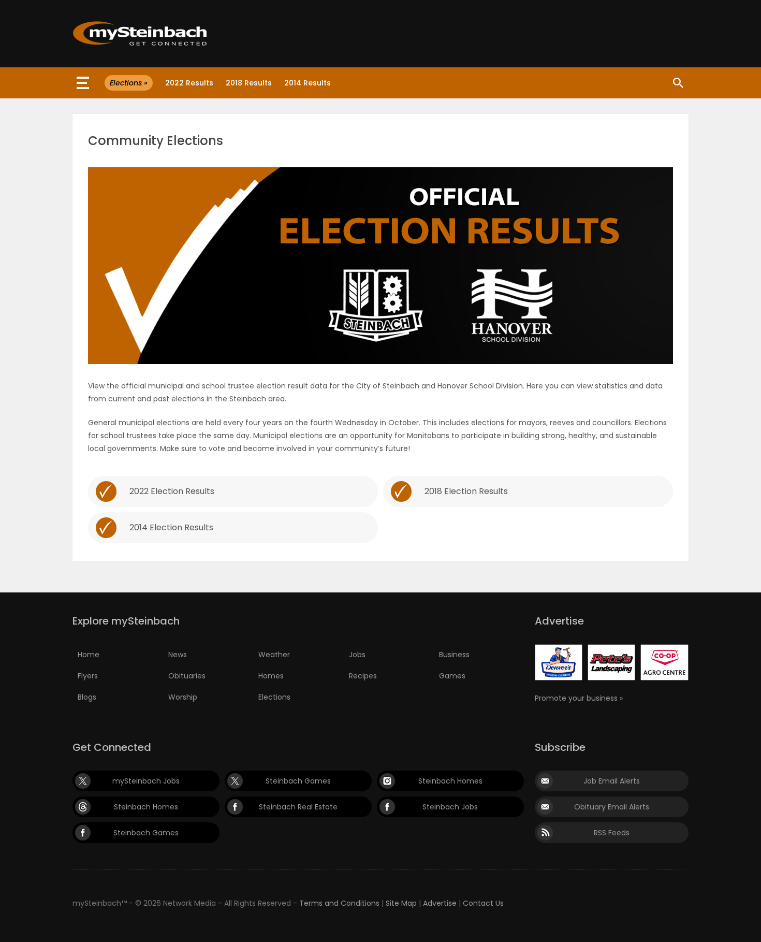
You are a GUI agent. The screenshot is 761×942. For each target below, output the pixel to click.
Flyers (88, 676)
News (177, 654)
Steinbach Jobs (450, 807)
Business (454, 654)
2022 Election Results (171, 491)
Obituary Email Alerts (611, 807)
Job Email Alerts (611, 781)
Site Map (401, 903)
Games (452, 676)
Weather (274, 654)
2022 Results (189, 83)
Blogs (87, 697)
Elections (274, 697)
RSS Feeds (612, 833)
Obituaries (187, 676)
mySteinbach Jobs (146, 781)
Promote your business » (579, 698)
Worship (182, 697)
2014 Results (307, 83)
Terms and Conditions (339, 903)
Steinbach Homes (450, 781)
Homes (271, 676)
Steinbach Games (298, 781)
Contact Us (483, 903)
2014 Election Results (171, 527)
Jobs (357, 654)
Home (88, 654)
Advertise (440, 903)
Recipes (363, 676)
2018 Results (249, 83)
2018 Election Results (466, 491)
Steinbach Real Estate (298, 807)
